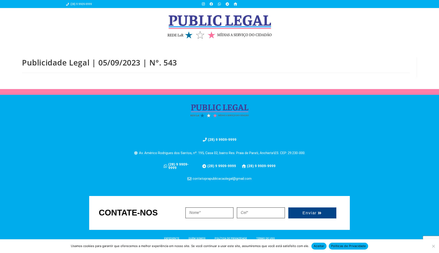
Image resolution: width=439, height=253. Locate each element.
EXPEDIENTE (171, 238)
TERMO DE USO (265, 238)
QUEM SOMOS (197, 238)
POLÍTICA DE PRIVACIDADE (231, 238)
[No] (433, 246)
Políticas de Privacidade (348, 246)
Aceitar (319, 246)
